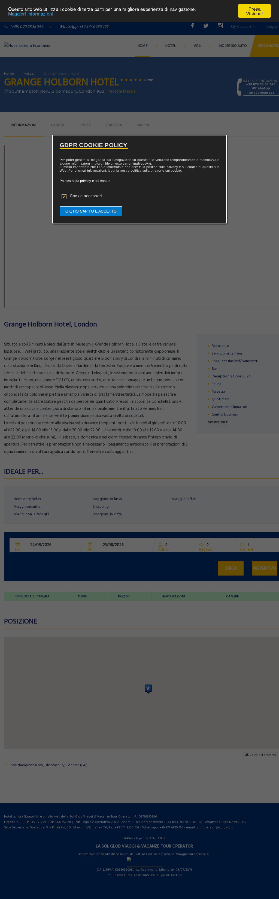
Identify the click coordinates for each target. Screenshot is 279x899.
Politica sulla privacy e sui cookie (85, 181)
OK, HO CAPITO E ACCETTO (91, 211)
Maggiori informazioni (30, 13)
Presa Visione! (254, 11)
